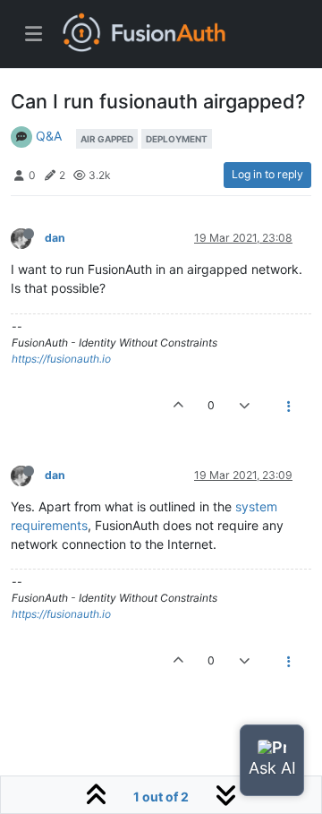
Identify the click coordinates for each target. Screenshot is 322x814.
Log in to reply (267, 174)
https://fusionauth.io (61, 358)
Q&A (49, 135)
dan (55, 237)
